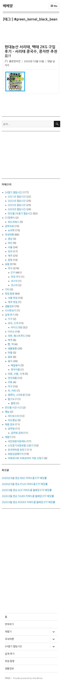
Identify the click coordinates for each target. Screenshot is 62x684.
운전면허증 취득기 (17, 450)
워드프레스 (13, 222)
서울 (10, 247)
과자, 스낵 (13, 323)
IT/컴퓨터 (10, 217)
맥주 (10, 340)
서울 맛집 (12, 298)
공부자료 (9, 226)
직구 (10, 386)
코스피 (14, 285)
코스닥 (14, 281)
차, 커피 (12, 390)
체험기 (8, 437)
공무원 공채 (17, 433)
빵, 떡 (11, 344)
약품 (10, 352)
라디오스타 (13, 416)
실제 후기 (9, 315)
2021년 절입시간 (17, 196)
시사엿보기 (10, 310)
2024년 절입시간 (17, 209)
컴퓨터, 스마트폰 (16, 395)
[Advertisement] (32, 32)
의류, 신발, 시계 (16, 374)
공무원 (11, 428)
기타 (7, 289)
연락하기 (9, 624)
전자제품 (12, 378)
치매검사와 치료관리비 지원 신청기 (25, 458)
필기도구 (12, 399)
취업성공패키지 (16, 454)
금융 (7, 264)
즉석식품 (15, 369)
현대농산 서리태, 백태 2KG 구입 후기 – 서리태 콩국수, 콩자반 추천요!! (31, 51)
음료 (10, 357)
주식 (10, 268)
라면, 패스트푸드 (16, 336)
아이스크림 (16, 327)
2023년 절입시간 (17, 205)
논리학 (11, 230)
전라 (10, 251)
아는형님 (12, 420)
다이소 (11, 331)
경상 (10, 239)
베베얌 (8, 6)
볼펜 (13, 403)
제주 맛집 (12, 302)
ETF (13, 272)
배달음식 (15, 365)
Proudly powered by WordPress (27, 678)
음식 (10, 361)
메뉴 (55, 6)
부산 (10, 243)
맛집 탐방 (9, 293)
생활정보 (9, 306)
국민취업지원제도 (17, 441)
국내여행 (9, 234)
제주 (10, 255)
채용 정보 (9, 424)
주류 (10, 382)
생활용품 (12, 348)
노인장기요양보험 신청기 (20, 445)
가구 (10, 319)
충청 (10, 260)
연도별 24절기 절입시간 (20, 213)
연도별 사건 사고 (13, 407)
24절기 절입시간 (13, 192)
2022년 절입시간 (17, 201)
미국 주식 (15, 277)
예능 (7, 412)
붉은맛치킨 (14, 61)
